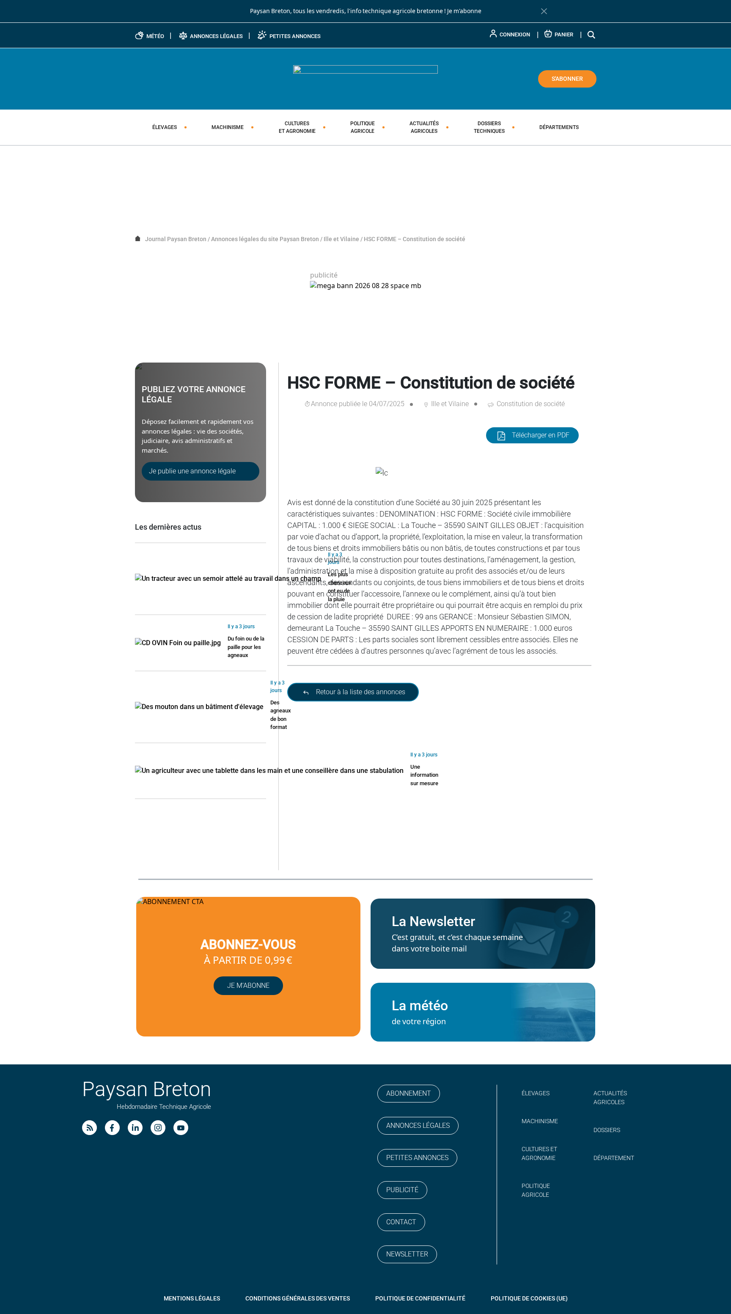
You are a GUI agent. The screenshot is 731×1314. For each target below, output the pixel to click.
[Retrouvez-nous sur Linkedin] (135, 1127)
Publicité (402, 1190)
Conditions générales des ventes (297, 1298)
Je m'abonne (464, 11)
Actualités (424, 127)
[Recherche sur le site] (591, 34)
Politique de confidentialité (420, 1298)
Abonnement (408, 1093)
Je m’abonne (248, 985)
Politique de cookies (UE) (529, 1298)
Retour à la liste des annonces (359, 692)
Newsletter (407, 1254)
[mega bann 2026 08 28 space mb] (365, 285)
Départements (559, 127)
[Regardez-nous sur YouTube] (180, 1127)
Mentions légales (192, 1298)
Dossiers (489, 127)
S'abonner (567, 78)
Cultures (297, 127)
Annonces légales (418, 1126)
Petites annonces (417, 1158)
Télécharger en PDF (540, 435)
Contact (401, 1222)
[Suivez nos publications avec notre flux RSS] (89, 1127)
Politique (362, 127)
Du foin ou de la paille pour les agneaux (246, 646)
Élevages (164, 127)
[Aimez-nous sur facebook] (112, 1127)
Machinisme (228, 127)
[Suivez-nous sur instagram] (158, 1127)
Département (614, 1158)
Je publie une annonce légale (192, 471)
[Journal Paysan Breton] (365, 78)
